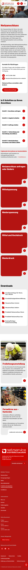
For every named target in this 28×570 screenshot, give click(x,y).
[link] (14, 174)
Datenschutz (12, 556)
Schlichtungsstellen (5, 558)
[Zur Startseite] (8, 3)
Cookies (19, 556)
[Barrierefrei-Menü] (26, 565)
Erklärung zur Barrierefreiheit (7, 561)
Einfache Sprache (21, 561)
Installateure (22, 157)
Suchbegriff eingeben (21, 3)
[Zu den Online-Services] (18, 3)
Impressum (3, 556)
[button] (25, 3)
